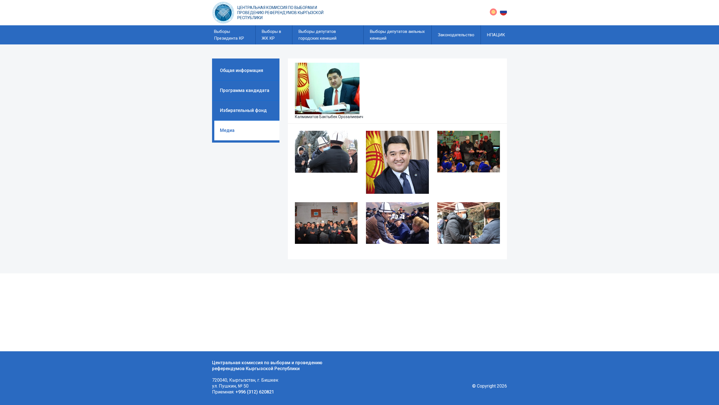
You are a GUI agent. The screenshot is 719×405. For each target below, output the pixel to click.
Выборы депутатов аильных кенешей (397, 35)
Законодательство (456, 34)
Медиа (227, 130)
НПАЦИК (496, 34)
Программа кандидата (244, 90)
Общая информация (241, 70)
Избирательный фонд (243, 110)
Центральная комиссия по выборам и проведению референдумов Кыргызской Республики (280, 12)
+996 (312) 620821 (254, 392)
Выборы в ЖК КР (271, 35)
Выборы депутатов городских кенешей (317, 35)
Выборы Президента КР (229, 35)
